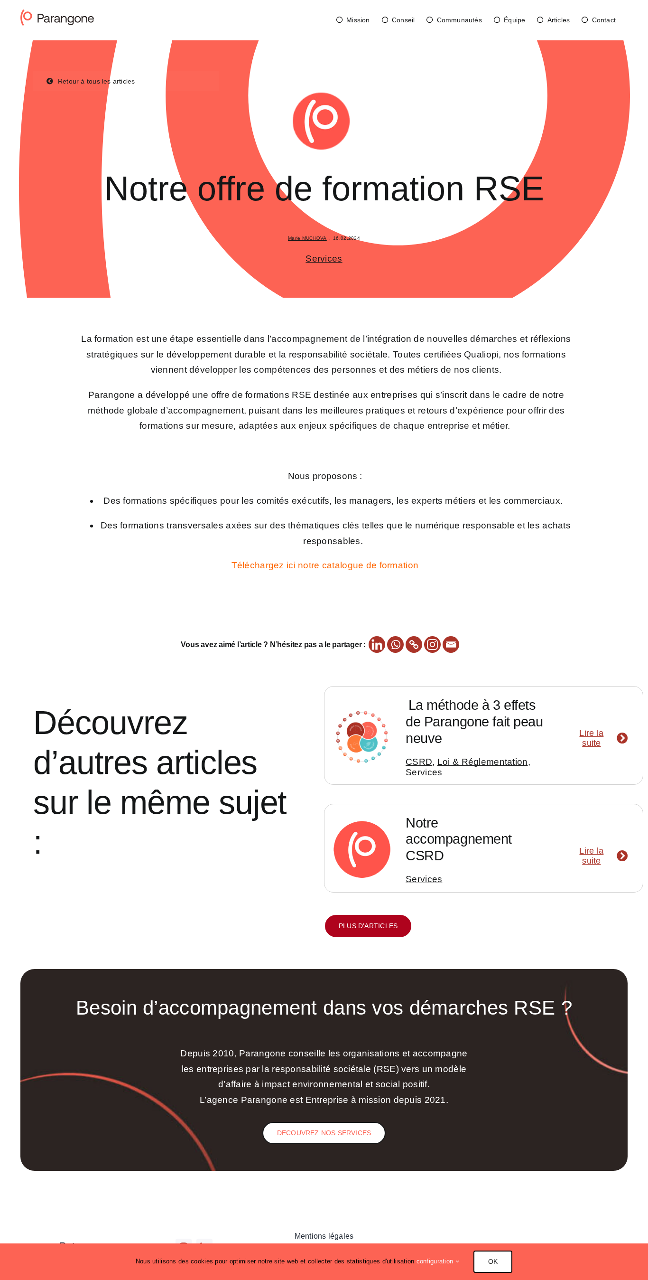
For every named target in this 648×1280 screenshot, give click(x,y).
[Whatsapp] (395, 644)
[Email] (451, 644)
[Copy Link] (414, 644)
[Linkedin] (377, 644)
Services (323, 259)
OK (493, 1261)
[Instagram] (432, 644)
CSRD (419, 762)
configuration (436, 1261)
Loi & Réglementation (482, 762)
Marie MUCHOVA (307, 238)
